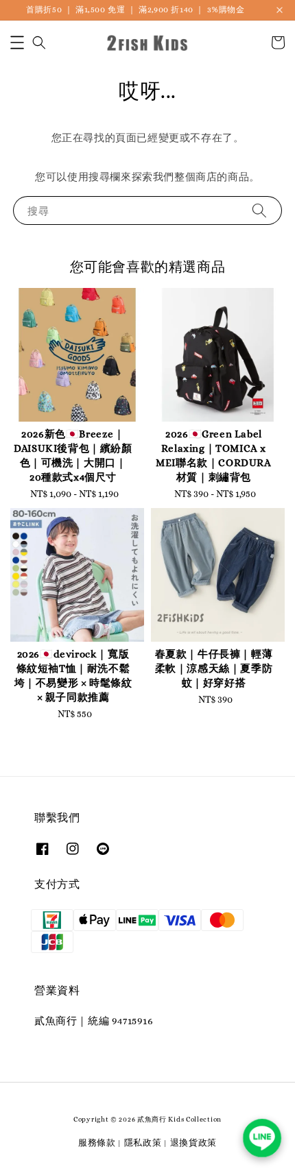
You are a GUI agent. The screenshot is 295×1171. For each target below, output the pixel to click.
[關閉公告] (279, 10)
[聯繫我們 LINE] (262, 1138)
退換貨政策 (193, 1142)
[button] (17, 42)
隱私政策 (143, 1142)
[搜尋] (259, 210)
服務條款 (97, 1142)
